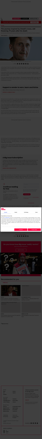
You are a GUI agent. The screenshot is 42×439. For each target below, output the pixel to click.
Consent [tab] (5, 212)
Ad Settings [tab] (26, 212)
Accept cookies (34, 229)
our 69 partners (7, 217)
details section (36, 226)
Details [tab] (16, 212)
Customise (21, 229)
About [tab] (36, 212)
